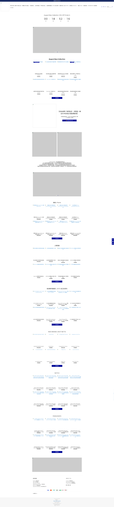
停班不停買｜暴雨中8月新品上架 (15, 5)
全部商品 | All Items (72, 5)
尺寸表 (38, 483)
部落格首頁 (85, 5)
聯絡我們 (71, 480)
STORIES (11, 7)
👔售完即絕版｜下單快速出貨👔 (40, 5)
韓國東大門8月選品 (25, 5)
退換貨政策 (38, 485)
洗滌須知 (43, 484)
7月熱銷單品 (32, 5)
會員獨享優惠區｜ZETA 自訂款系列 (53, 5)
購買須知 (37, 480)
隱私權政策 (73, 483)
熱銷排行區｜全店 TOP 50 (63, 5)
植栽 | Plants (80, 5)
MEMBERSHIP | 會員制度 (92, 5)
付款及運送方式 (43, 486)
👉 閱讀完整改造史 (69, 120)
